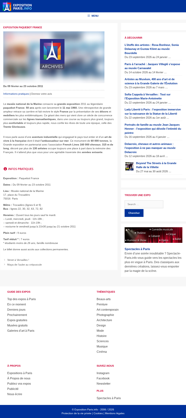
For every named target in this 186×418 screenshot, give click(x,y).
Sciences (103, 341)
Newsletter (103, 383)
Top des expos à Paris (21, 299)
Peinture (102, 304)
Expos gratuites (17, 320)
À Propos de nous (18, 378)
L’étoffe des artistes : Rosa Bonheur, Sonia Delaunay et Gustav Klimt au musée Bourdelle (152, 49)
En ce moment (16, 304)
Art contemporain (108, 309)
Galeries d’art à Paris (20, 330)
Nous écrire (14, 394)
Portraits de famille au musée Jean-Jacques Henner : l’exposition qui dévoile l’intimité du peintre (153, 128)
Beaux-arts (104, 299)
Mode (100, 330)
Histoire (102, 335)
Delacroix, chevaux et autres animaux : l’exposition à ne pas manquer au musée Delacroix (150, 148)
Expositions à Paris (19, 373)
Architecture (104, 320)
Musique (102, 346)
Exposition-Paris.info (86, 409)
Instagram (103, 373)
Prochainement (17, 314)
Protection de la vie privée (76, 413)
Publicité (13, 388)
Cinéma (102, 351)
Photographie (105, 314)
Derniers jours (16, 309)
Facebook (103, 378)
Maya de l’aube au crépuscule (24, 264)
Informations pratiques (16, 93)
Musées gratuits (17, 325)
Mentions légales (114, 413)
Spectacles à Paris (109, 398)
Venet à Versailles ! (18, 259)
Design (101, 325)
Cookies (98, 413)
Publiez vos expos (19, 383)
